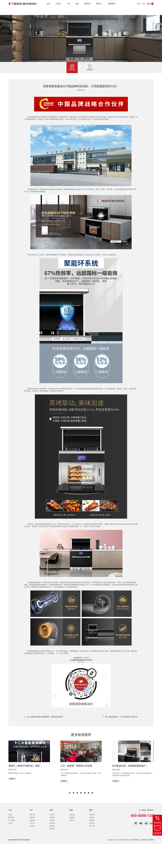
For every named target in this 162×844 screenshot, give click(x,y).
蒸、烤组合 (11, 820)
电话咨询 (157, 823)
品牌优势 (52, 820)
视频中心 (99, 4)
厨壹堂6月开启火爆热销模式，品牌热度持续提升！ (47, 717)
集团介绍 (32, 814)
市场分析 (52, 814)
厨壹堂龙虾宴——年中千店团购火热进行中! (123, 717)
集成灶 (10, 814)
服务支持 (91, 817)
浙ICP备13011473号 (126, 840)
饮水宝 (10, 823)
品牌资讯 (87, 4)
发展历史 (32, 817)
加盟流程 (52, 826)
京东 (143, 4)
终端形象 (52, 817)
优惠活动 (90, 69)
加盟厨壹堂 (111, 4)
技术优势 (32, 826)
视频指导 (91, 820)
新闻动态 (72, 69)
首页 (48, 4)
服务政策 (91, 814)
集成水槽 (11, 817)
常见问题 (91, 823)
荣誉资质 (32, 820)
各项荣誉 (52, 823)
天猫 (138, 4)
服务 (77, 4)
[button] (69, 793)
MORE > (12, 779)
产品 (68, 4)
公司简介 (59, 4)
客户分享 (91, 826)
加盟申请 (52, 828)
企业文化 (32, 823)
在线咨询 (157, 833)
